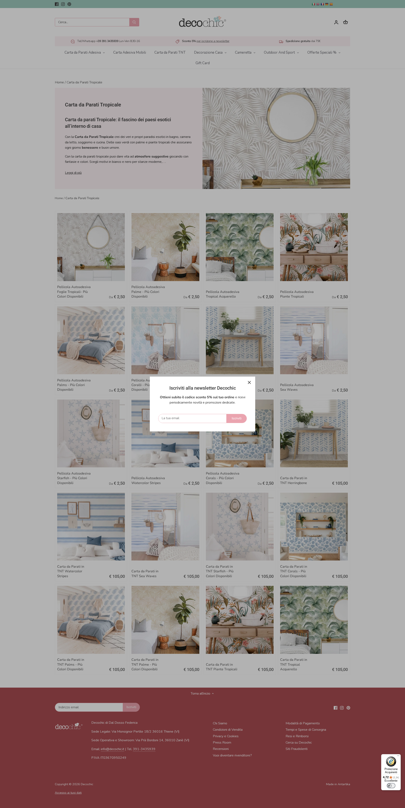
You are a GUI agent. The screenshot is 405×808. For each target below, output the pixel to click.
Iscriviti (237, 418)
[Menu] (398, 756)
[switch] (391, 785)
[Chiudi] (249, 382)
